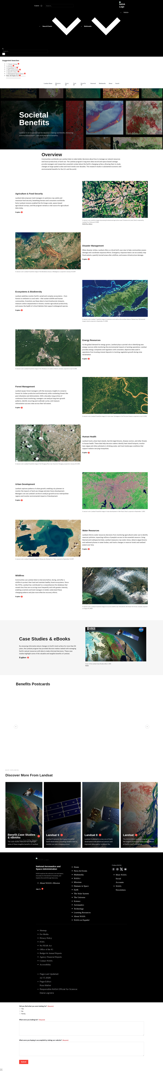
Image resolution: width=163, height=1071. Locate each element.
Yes (22, 1009)
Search (117, 83)
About (110, 83)
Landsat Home (48, 83)
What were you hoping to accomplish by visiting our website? (43, 1040)
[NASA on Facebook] (113, 869)
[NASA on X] (121, 869)
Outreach (93, 83)
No (22, 1011)
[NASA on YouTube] (125, 869)
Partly (23, 1014)
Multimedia (102, 83)
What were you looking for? (32, 1020)
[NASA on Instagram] (117, 869)
